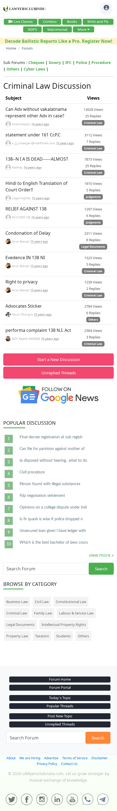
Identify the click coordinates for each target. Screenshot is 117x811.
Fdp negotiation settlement (42, 496)
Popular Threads (60, 705)
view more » (101, 555)
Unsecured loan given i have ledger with (53, 531)
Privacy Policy (47, 763)
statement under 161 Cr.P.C (32, 135)
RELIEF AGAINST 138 (26, 209)
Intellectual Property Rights (64, 624)
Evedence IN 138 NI (25, 258)
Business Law (17, 601)
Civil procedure (32, 472)
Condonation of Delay (27, 233)
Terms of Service (75, 758)
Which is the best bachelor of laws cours (54, 542)
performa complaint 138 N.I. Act (38, 330)
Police (81, 62)
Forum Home (60, 679)
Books (72, 21)
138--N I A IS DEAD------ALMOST (36, 159)
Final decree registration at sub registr (51, 437)
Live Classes (23, 21)
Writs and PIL (98, 21)
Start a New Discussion (58, 359)
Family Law (43, 613)
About (11, 758)
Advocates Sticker (23, 306)
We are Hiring (29, 758)
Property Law (17, 636)
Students (63, 636)
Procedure (101, 62)
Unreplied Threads (58, 372)
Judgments (93, 197)
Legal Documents (93, 247)
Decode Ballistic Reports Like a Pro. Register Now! (58, 41)
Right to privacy (21, 282)
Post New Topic (60, 716)
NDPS (32, 29)
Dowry (55, 62)
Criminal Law (93, 123)
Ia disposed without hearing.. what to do (53, 461)
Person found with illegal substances (50, 484)
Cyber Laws (34, 69)
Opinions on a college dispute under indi (53, 507)
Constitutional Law (71, 601)
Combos (50, 21)
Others (13, 69)
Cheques (36, 62)
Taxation (42, 636)
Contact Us (69, 763)
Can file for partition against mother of (52, 449)
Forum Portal (60, 687)
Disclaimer (99, 758)
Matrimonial (57, 29)
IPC (68, 62)
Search (101, 568)
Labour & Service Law (76, 613)
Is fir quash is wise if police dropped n (51, 519)
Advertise (51, 758)
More (82, 29)
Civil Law (42, 601)
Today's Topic (60, 697)
